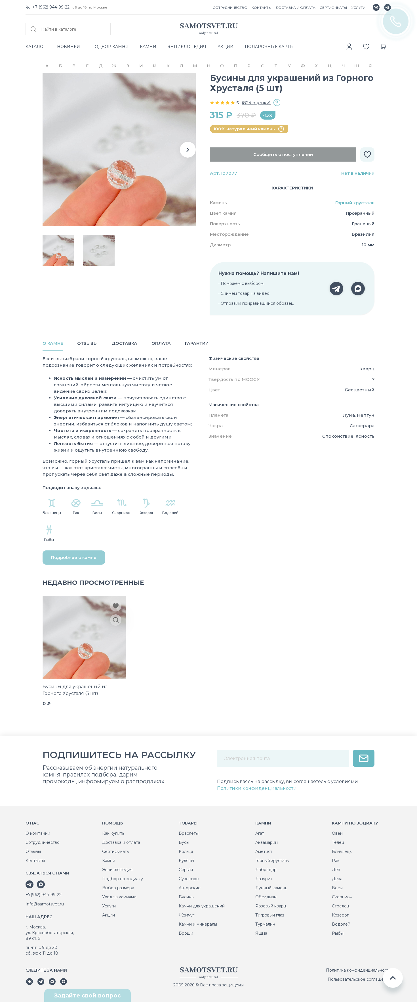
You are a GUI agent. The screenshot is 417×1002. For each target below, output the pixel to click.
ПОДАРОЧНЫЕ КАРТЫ (269, 46)
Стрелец (340, 906)
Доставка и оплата (121, 842)
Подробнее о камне (73, 557)
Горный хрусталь (354, 202)
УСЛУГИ (358, 7)
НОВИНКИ (68, 46)
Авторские (190, 887)
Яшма (261, 933)
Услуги (109, 906)
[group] (119, 149)
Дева (337, 878)
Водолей (341, 924)
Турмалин (265, 924)
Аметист (263, 851)
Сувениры (189, 878)
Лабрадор (266, 869)
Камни (108, 860)
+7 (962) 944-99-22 (51, 7)
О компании (38, 833)
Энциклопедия (117, 869)
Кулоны (186, 860)
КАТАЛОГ (36, 46)
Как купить (113, 833)
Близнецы (342, 851)
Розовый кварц (270, 906)
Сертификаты (116, 851)
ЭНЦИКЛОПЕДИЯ (187, 46)
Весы (337, 887)
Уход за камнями (119, 896)
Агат (259, 833)
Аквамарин (266, 842)
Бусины (186, 896)
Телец (338, 842)
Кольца (186, 851)
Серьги (186, 869)
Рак (336, 860)
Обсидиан (266, 896)
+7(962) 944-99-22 (44, 894)
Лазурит (263, 878)
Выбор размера (118, 887)
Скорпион (342, 896)
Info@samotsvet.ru (45, 904)
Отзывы (33, 851)
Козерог (340, 915)
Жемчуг (186, 915)
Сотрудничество (43, 842)
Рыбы (338, 933)
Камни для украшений (202, 906)
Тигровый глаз (269, 915)
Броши (186, 933)
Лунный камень (271, 887)
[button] (188, 150)
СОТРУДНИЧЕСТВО (230, 7)
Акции (108, 915)
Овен (337, 833)
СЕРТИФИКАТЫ (333, 7)
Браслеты (189, 833)
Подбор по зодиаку (122, 878)
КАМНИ (148, 46)
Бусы (184, 842)
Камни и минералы (198, 924)
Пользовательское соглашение (359, 979)
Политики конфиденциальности (257, 788)
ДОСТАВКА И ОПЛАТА (295, 7)
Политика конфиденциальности (358, 970)
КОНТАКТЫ (261, 7)
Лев (336, 869)
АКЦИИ (225, 46)
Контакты (35, 860)
